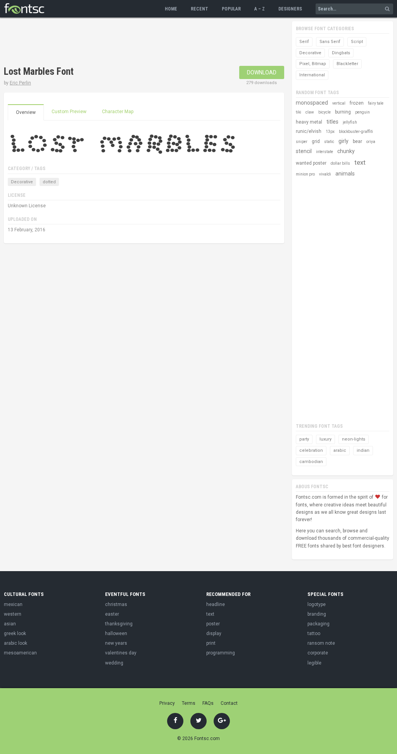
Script (357, 41)
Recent (199, 9)
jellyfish (350, 122)
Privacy (167, 703)
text (360, 162)
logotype (316, 604)
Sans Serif (329, 41)
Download (261, 72)
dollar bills (340, 163)
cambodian (311, 461)
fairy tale (375, 103)
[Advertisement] (145, 42)
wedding (114, 663)
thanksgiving (119, 624)
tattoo (313, 633)
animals (345, 173)
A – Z (259, 9)
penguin (362, 112)
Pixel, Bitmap (312, 63)
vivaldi (325, 174)
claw (310, 112)
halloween (116, 633)
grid (316, 141)
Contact (229, 703)
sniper (301, 141)
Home (171, 9)
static (329, 141)
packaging (318, 624)
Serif (304, 41)
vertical (338, 103)
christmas (116, 604)
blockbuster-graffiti (356, 131)
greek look (15, 633)
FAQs (208, 703)
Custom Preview (69, 111)
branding (316, 614)
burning (343, 112)
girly (343, 141)
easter (112, 614)
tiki (298, 112)
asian (10, 624)
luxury (325, 439)
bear (357, 141)
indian (363, 450)
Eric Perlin (20, 83)
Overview (26, 112)
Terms (188, 703)
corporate (317, 653)
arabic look (15, 643)
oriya (370, 141)
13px (330, 131)
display (213, 633)
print (211, 643)
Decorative (22, 181)
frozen (357, 103)
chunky (346, 151)
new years (116, 643)
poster (213, 624)
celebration (311, 450)
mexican (13, 604)
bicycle (324, 112)
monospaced (312, 103)
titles (332, 122)
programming (220, 653)
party (304, 439)
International (312, 74)
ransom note (321, 643)
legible (314, 663)
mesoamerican (20, 653)
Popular (231, 9)
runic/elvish (308, 131)
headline (215, 604)
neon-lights (353, 439)
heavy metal (309, 122)
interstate (324, 152)
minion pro (305, 174)
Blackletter (347, 63)
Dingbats (341, 52)
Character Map (117, 111)
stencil (304, 151)
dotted (49, 181)
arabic (339, 450)
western (12, 614)
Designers (290, 9)
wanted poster (311, 163)
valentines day (120, 653)
